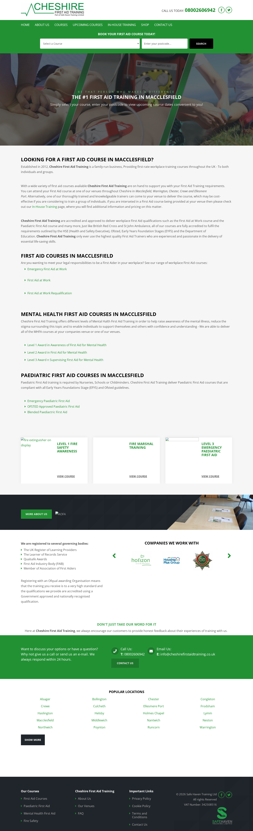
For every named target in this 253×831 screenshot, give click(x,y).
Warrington (208, 727)
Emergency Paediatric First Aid (48, 401)
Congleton (208, 699)
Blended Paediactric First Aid (47, 412)
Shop (145, 25)
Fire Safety (31, 821)
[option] (126, 99)
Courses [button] (61, 25)
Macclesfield (45, 720)
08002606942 (200, 9)
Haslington (45, 713)
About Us (42, 25)
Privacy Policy (141, 799)
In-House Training (122, 25)
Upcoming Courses (88, 25)
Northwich (45, 727)
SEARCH (201, 43)
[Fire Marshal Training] (37, 460)
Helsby (99, 713)
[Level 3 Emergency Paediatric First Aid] (109, 460)
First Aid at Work (38, 280)
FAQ (81, 813)
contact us (125, 663)
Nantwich (153, 720)
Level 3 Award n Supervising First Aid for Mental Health (65, 360)
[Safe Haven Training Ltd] (55, 9)
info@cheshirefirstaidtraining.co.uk (187, 654)
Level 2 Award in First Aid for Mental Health (57, 352)
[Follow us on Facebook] (221, 10)
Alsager (45, 699)
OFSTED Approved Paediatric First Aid (53, 407)
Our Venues (86, 806)
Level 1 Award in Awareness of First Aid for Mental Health (66, 345)
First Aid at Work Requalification (49, 293)
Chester (153, 699)
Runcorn (154, 727)
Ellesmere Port (153, 706)
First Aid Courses (35, 799)
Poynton (99, 727)
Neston (208, 720)
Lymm (208, 713)
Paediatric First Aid (37, 806)
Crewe (45, 706)
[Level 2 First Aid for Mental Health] (182, 460)
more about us (36, 514)
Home (25, 25)
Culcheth (99, 706)
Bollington (99, 699)
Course (43, 40)
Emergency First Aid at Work (47, 269)
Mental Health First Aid (39, 813)
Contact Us (163, 25)
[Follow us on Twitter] (229, 10)
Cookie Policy (141, 806)
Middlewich (99, 720)
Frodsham (208, 706)
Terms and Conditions (139, 815)
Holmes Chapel (153, 713)
